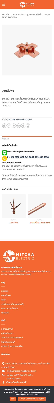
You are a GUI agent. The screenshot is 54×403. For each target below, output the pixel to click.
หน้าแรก (4, 291)
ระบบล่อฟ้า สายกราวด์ (24, 119)
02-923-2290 (13, 157)
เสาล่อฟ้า (14, 222)
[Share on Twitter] (14, 125)
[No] (48, 395)
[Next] (11, 78)
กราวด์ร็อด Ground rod (40, 222)
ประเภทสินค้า (18, 14)
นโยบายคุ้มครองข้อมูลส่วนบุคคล (31, 399)
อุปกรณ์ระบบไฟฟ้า (34, 14)
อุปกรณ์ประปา (7, 333)
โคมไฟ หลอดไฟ (8, 342)
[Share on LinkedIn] (28, 125)
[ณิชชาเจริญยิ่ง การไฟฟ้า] (27, 4)
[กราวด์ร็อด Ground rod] (40, 206)
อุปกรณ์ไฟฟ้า (7, 328)
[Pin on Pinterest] (23, 125)
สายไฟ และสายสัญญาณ (12, 337)
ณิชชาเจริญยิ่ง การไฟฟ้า (16, 382)
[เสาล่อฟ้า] (14, 206)
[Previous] (4, 78)
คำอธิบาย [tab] (5, 139)
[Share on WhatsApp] (4, 125)
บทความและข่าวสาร (9, 308)
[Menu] (3, 4)
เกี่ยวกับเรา (6, 295)
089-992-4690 (42, 157)
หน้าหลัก (5, 14)
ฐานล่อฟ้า (12, 119)
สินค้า (3, 299)
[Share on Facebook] (9, 125)
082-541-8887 (27, 157)
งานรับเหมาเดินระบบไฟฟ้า (12, 304)
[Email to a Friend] (18, 125)
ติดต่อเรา (5, 312)
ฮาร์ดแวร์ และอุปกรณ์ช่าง (12, 346)
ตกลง (13, 399)
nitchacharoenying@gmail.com (21, 370)
